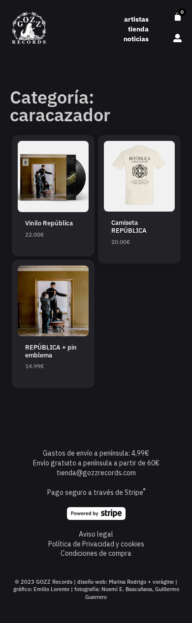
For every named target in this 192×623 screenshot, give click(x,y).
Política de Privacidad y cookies (96, 544)
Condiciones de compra (96, 553)
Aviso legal (96, 534)
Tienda (138, 29)
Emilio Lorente (51, 589)
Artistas (136, 19)
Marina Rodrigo (127, 581)
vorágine (163, 581)
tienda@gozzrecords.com (96, 472)
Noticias (136, 38)
